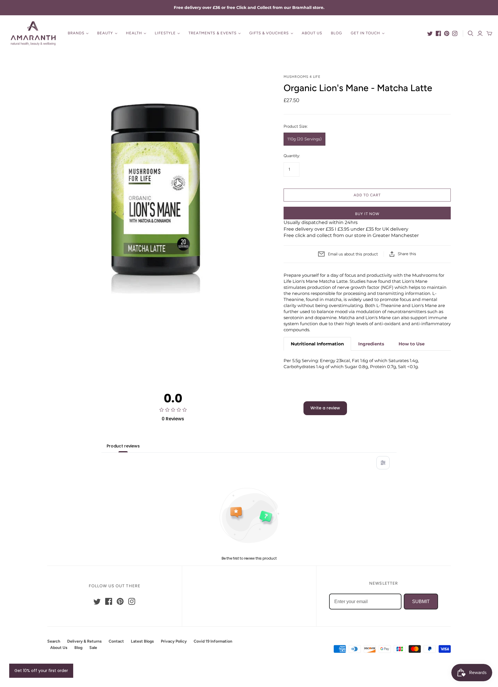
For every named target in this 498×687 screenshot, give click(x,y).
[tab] (317, 344)
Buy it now (367, 214)
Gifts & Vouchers (269, 33)
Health (134, 33)
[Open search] (471, 33)
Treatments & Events (212, 33)
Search (53, 641)
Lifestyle (165, 33)
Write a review (325, 408)
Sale (93, 647)
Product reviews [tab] (123, 446)
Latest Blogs (142, 641)
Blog (336, 33)
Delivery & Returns (84, 641)
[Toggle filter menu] (383, 462)
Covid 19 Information (213, 641)
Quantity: (292, 155)
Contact (116, 641)
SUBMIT (421, 601)
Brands (76, 33)
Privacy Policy (174, 641)
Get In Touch (365, 33)
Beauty (105, 33)
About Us (312, 33)
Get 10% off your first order (41, 670)
